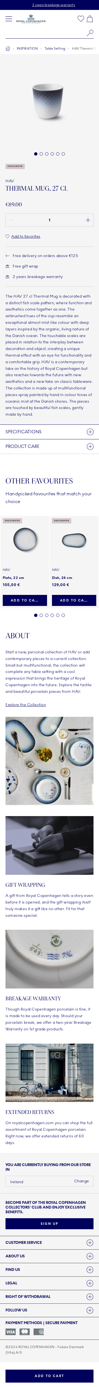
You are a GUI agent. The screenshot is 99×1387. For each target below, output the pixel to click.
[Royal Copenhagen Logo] (30, 18)
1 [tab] (36, 615)
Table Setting (55, 48)
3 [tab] (46, 615)
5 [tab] (57, 615)
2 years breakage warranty (53, 5)
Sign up (50, 1224)
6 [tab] (63, 615)
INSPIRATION (27, 48)
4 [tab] (52, 615)
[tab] (50, 1242)
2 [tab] (41, 615)
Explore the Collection (26, 704)
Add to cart (25, 600)
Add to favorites (25, 236)
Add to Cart (49, 1376)
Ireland (16, 1182)
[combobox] (50, 33)
